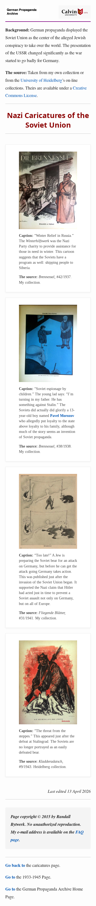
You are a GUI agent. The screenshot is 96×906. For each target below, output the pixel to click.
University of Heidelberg (41, 80)
